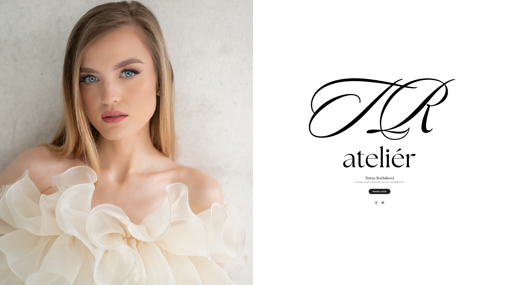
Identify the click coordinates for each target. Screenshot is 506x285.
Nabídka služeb (379, 191)
